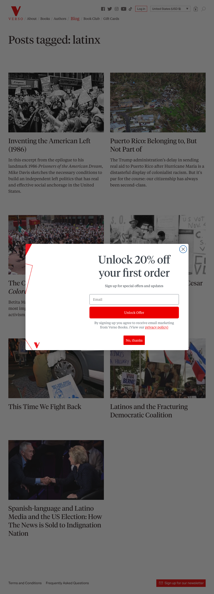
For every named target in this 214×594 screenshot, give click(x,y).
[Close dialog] (183, 249)
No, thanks (134, 340)
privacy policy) (156, 327)
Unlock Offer (134, 312)
